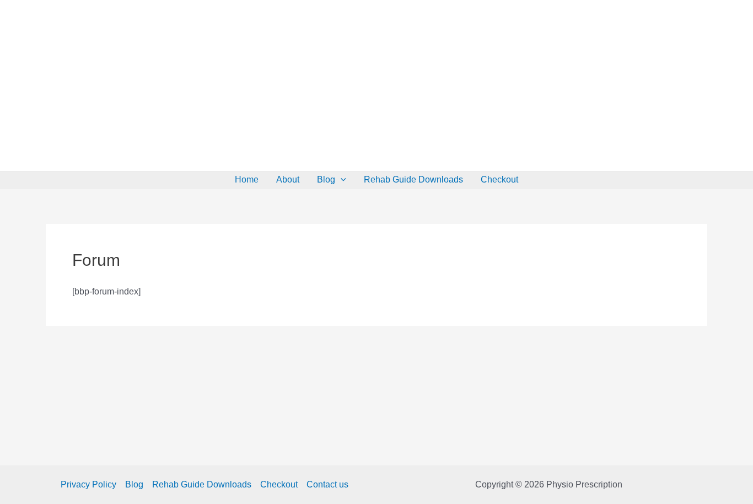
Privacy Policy (88, 484)
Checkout (499, 179)
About (287, 179)
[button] (340, 179)
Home (247, 179)
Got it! (504, 19)
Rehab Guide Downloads (413, 179)
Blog (326, 179)
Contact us (327, 484)
